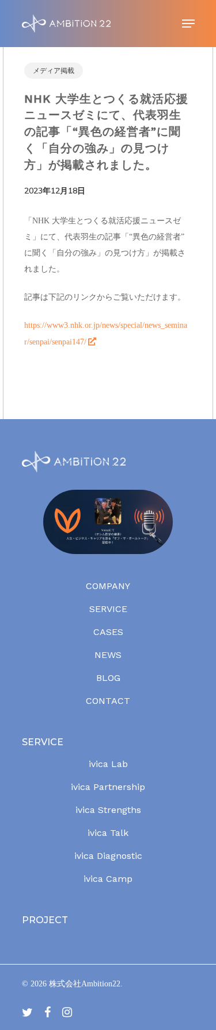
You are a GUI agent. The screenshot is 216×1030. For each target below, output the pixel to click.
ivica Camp (108, 878)
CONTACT (108, 700)
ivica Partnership (108, 786)
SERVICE (108, 608)
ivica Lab (108, 763)
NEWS (108, 654)
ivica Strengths (108, 809)
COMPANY (108, 585)
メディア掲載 (53, 71)
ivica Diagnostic (108, 855)
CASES (108, 631)
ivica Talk (108, 832)
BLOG (108, 677)
